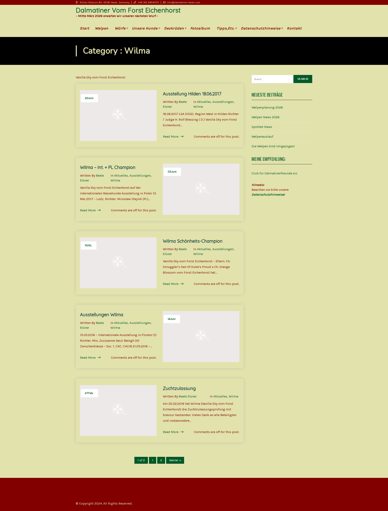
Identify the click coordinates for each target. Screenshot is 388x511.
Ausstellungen (223, 102)
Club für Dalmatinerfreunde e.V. (275, 173)
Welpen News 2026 (265, 117)
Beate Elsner (188, 396)
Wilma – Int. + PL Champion (107, 167)
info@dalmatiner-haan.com (183, 2)
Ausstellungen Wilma (101, 314)
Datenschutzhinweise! (268, 194)
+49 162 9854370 (148, 2)
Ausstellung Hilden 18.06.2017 (192, 94)
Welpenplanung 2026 (267, 107)
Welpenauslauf (262, 136)
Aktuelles (204, 102)
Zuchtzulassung (179, 388)
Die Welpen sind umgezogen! (273, 146)
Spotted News (262, 127)
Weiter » (175, 460)
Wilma (198, 107)
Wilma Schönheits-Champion (192, 241)
